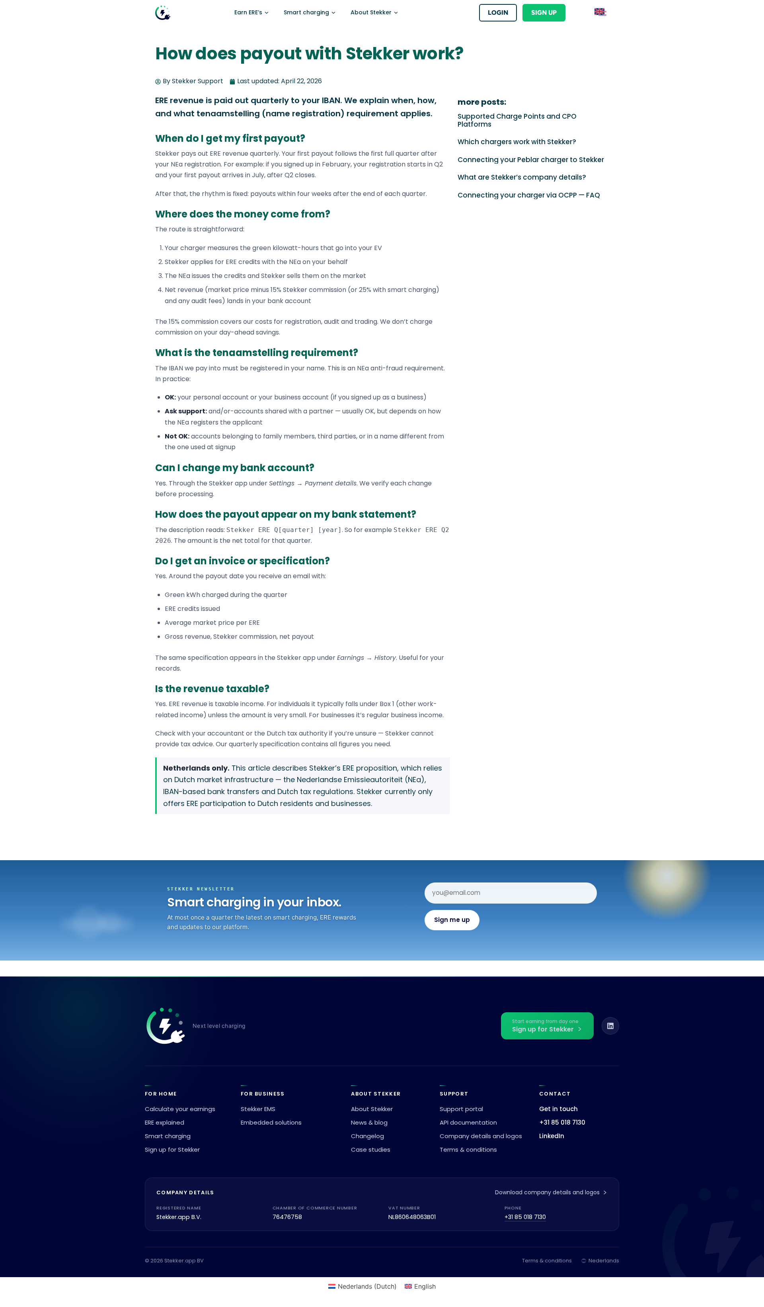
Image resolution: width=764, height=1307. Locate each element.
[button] (601, 12)
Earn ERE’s (248, 12)
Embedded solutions (271, 1122)
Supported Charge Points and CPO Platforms (517, 120)
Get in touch (558, 1109)
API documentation (468, 1122)
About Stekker (371, 12)
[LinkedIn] (610, 1026)
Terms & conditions (468, 1149)
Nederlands (604, 1260)
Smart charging (306, 12)
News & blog (369, 1122)
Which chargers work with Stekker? (517, 142)
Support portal (461, 1109)
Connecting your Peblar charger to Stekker (531, 159)
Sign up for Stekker (172, 1149)
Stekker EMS (258, 1109)
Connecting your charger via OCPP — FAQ (529, 195)
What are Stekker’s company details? (522, 177)
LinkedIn (551, 1136)
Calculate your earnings (180, 1109)
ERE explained (164, 1122)
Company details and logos (481, 1136)
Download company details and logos (547, 1192)
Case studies (370, 1149)
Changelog (367, 1136)
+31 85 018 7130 (562, 1122)
